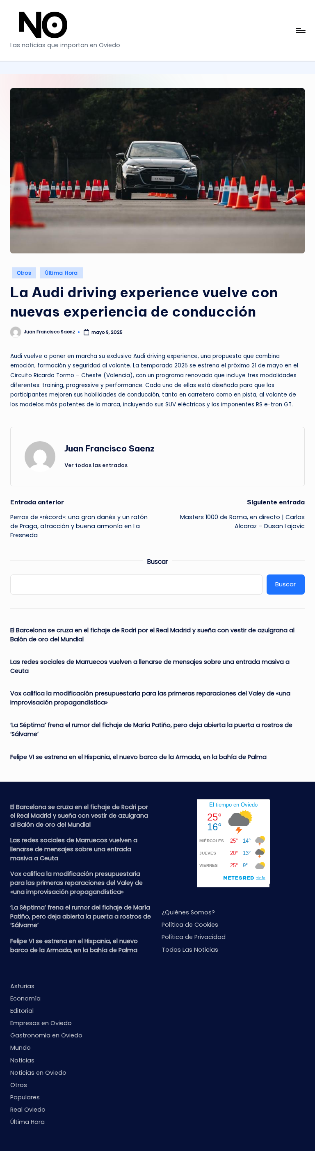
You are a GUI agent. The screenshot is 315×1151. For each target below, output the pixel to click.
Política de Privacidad (194, 937)
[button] (96, 465)
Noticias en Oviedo (38, 1073)
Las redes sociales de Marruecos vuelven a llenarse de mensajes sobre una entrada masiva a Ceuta (150, 666)
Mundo (20, 1048)
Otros (24, 272)
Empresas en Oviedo (41, 1023)
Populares (25, 1097)
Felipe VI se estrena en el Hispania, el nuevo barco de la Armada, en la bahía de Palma (138, 757)
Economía (25, 998)
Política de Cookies (190, 925)
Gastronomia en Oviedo (46, 1035)
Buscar (157, 561)
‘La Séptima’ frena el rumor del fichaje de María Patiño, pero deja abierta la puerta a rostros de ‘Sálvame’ (151, 729)
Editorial (22, 1011)
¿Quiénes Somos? (188, 912)
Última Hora (61, 272)
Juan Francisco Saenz (109, 448)
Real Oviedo (28, 1109)
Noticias (22, 1060)
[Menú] (300, 30)
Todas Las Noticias (190, 950)
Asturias (22, 986)
